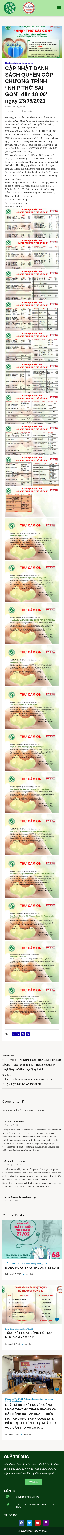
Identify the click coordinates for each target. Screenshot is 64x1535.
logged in (21, 1110)
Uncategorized (18, 1401)
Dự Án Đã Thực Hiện (21, 1399)
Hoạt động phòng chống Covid (19, 63)
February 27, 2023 (13, 1274)
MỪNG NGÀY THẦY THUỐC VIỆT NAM (32, 1267)
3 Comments (26, 111)
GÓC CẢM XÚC (12, 1263)
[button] (33, 1482)
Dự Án (8, 1399)
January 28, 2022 (12, 1344)
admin (10, 111)
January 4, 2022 (12, 1434)
